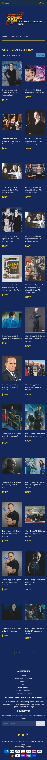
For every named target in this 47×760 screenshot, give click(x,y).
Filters (41, 55)
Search (23, 676)
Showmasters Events (23, 693)
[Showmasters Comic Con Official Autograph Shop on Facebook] (23, 735)
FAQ (23, 684)
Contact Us (23, 681)
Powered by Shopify (23, 747)
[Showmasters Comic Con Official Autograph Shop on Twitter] (19, 735)
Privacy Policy (23, 687)
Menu (7, 3)
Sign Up (40, 724)
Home (4, 37)
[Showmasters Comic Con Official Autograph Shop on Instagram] (27, 735)
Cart (43, 3)
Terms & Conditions (23, 690)
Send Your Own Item (23, 678)
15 (33, 653)
